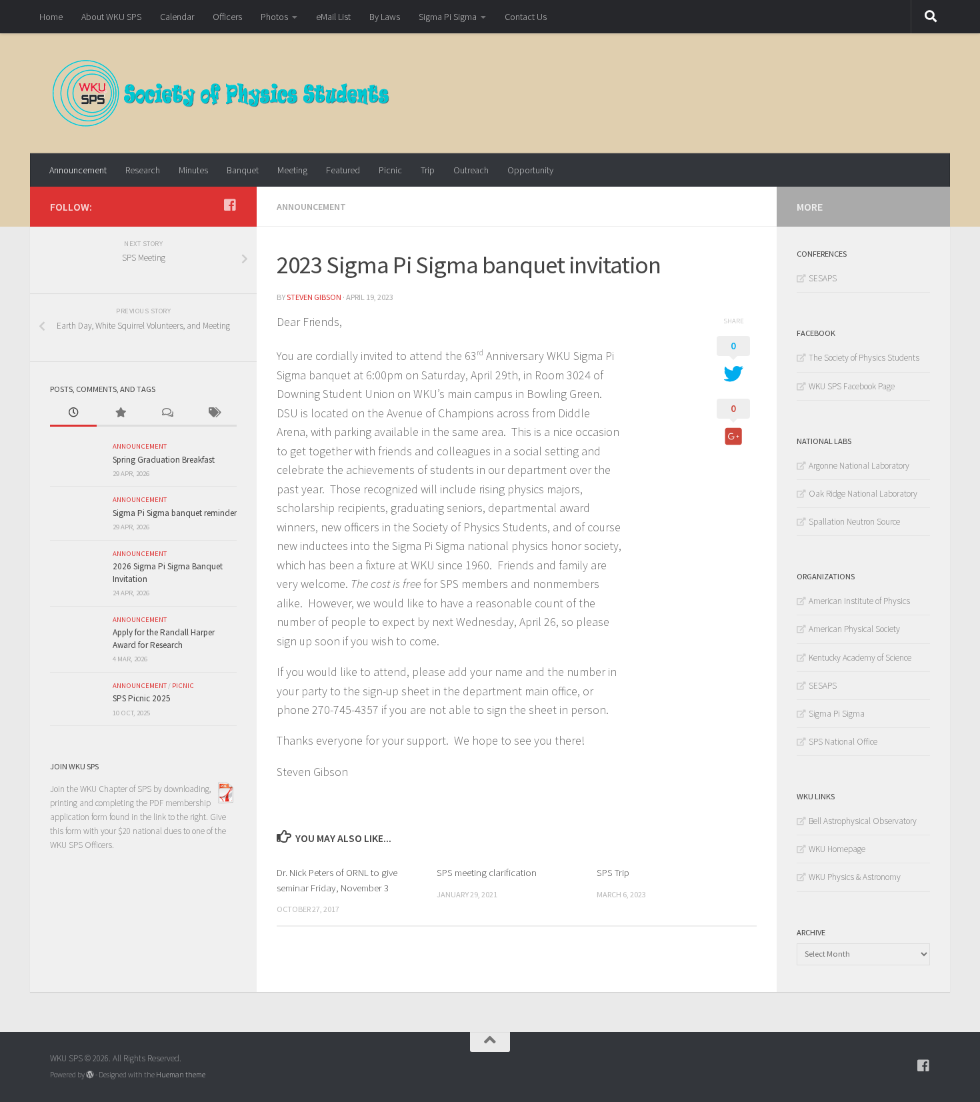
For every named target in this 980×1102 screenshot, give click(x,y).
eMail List (333, 17)
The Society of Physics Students (864, 357)
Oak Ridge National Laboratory (863, 493)
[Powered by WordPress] (90, 1075)
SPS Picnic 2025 (142, 698)
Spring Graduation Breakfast (164, 459)
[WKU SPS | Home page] (221, 93)
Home (51, 17)
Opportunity (530, 170)
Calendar (177, 17)
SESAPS (823, 278)
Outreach (471, 170)
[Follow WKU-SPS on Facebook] (230, 205)
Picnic (390, 170)
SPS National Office (843, 741)
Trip (428, 170)
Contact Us (526, 17)
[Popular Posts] (120, 413)
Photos (274, 17)
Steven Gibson (314, 297)
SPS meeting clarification (487, 872)
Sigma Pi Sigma (448, 17)
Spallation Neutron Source (854, 521)
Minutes (193, 170)
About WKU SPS (111, 17)
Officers (227, 17)
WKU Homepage (837, 849)
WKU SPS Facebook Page (852, 386)
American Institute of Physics (859, 601)
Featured (343, 170)
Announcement (78, 170)
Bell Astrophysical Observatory (863, 821)
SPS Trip (613, 872)
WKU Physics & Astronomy (855, 877)
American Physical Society (854, 629)
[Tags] (213, 413)
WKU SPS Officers (81, 845)
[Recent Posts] (73, 413)
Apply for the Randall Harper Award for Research (164, 638)
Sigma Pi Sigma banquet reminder (175, 513)
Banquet (243, 170)
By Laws (384, 17)
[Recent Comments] (166, 413)
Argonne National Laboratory (859, 465)
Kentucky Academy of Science (860, 657)
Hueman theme (180, 1074)
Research (142, 170)
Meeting (292, 170)
